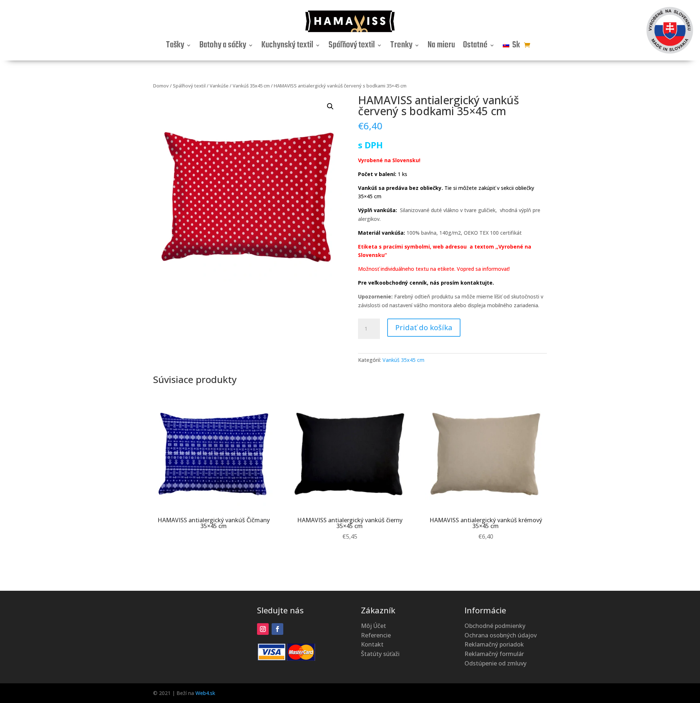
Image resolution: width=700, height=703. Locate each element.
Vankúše (219, 85)
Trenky (401, 47)
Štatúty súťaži (380, 654)
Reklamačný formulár (494, 654)
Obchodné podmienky (494, 626)
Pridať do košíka (423, 327)
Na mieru (441, 47)
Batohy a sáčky (222, 47)
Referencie (376, 635)
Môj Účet (373, 626)
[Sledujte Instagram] (263, 629)
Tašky (175, 47)
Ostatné (475, 47)
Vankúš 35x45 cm (251, 85)
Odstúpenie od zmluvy (495, 663)
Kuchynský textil (287, 47)
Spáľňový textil (351, 47)
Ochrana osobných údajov (500, 635)
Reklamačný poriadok (494, 644)
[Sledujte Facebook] (277, 629)
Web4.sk (205, 693)
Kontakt (372, 644)
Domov (161, 85)
